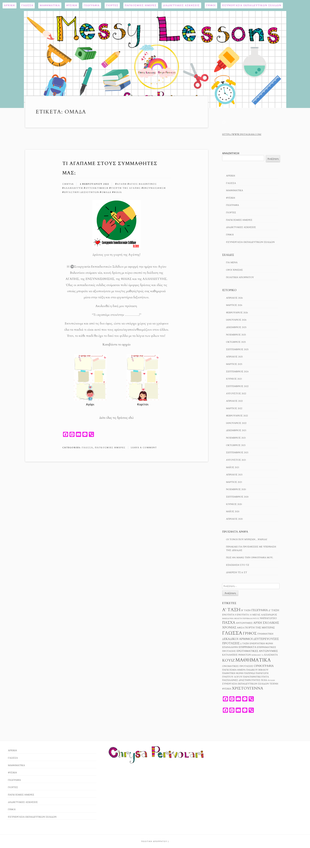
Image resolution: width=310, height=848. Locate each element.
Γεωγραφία (92, 5)
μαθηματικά (253, 660)
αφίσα (240, 627)
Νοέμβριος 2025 (236, 334)
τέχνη (273, 683)
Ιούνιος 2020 (234, 504)
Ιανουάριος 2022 (236, 423)
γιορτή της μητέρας (260, 627)
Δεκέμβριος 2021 (236, 430)
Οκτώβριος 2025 (236, 342)
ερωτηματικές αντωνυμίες (257, 651)
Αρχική (9, 5)
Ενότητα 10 (244, 614)
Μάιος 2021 (232, 467)
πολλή (271, 680)
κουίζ (228, 660)
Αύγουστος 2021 (236, 459)
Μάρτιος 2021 (234, 482)
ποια (264, 680)
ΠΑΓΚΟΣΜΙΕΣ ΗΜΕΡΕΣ (141, 5)
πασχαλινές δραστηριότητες (241, 680)
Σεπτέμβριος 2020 (237, 496)
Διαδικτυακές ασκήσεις (181, 5)
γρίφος (250, 633)
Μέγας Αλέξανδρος (264, 614)
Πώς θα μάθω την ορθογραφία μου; (249, 557)
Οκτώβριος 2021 (236, 445)
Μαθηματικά (50, 5)
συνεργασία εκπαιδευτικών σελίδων (245, 683)
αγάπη (122, 184)
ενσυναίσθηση (154, 188)
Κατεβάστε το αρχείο (116, 344)
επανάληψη (230, 647)
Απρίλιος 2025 (234, 356)
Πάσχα (228, 622)
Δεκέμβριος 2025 (236, 327)
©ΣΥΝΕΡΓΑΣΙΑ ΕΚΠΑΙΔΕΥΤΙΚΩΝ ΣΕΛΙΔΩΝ (251, 5)
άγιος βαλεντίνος (143, 184)
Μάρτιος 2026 (234, 305)
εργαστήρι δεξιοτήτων (81, 192)
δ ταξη (244, 643)
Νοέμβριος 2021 (236, 437)
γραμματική (265, 633)
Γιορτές (112, 5)
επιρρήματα (247, 647)
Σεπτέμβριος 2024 (237, 371)
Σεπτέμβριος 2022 (237, 386)
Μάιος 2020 (232, 511)
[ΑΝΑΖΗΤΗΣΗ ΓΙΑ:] (250, 586)
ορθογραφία (264, 666)
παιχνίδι (249, 673)
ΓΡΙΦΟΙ (211, 5)
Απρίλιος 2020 (234, 518)
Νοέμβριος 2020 (236, 489)
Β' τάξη (246, 610)
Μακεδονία (227, 618)
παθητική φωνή (232, 673)
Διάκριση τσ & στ (236, 572)
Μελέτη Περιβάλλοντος (246, 618)
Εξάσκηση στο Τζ (237, 565)
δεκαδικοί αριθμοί (237, 639)
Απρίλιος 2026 (234, 297)
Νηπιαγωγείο (268, 618)
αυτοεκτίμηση (96, 188)
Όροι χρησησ (234, 269)
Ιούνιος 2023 (234, 378)
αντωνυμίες (244, 623)
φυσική (226, 688)
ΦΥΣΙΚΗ (71, 5)
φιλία (118, 192)
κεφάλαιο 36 (258, 655)
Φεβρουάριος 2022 (237, 415)
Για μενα (232, 262)
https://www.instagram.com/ (241, 134)
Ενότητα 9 (229, 614)
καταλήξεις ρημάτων (236, 654)
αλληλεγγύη (73, 188)
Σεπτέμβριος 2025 (237, 349)
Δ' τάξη (274, 610)
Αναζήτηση (230, 153)
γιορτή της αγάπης (126, 188)
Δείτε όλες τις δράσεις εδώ (116, 418)
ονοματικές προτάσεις (237, 666)
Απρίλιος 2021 (234, 474)
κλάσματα (271, 654)
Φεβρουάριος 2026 (237, 312)
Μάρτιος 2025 (234, 364)
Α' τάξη (231, 610)
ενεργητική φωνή (261, 643)
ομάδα (106, 192)
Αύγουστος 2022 (236, 393)
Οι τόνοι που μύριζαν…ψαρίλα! (246, 539)
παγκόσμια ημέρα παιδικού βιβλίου (245, 669)
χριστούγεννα (247, 688)
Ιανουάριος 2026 (236, 319)
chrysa (68, 184)
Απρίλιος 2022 (234, 401)
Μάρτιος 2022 (234, 408)
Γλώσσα (27, 5)
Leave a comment (144, 447)
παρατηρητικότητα (256, 676)
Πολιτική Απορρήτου (240, 277)
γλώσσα (232, 633)
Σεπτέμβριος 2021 (237, 452)
